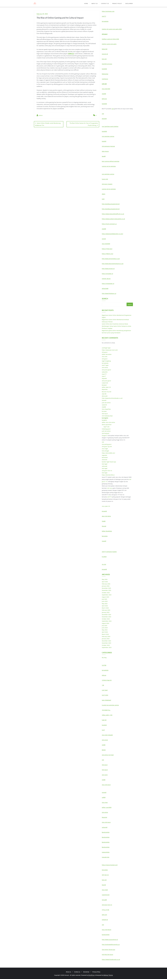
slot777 (104, 16)
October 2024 (106, 619)
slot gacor (105, 34)
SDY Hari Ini (105, 875)
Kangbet (104, 725)
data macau (105, 151)
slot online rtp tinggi (108, 755)
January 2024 (105, 638)
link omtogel (105, 451)
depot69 (104, 118)
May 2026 (104, 579)
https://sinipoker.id (107, 273)
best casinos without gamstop (110, 161)
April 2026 (105, 581)
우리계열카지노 (106, 710)
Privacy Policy (96, 971)
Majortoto (105, 389)
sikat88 (104, 94)
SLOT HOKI (105, 695)
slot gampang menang (108, 146)
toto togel (104, 464)
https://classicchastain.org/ (110, 865)
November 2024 (106, 617)
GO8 (103, 199)
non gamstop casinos (108, 136)
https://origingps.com (108, 11)
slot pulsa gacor (106, 370)
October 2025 (106, 592)
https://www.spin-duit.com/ (110, 350)
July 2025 (104, 599)
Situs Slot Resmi (106, 929)
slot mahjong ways (107, 416)
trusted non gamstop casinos (110, 705)
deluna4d (104, 396)
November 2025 (106, 590)
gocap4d (104, 511)
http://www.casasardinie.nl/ (110, 939)
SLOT (103, 730)
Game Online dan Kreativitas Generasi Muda (115, 324)
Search (105, 299)
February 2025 (106, 610)
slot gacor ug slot (107, 446)
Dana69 (104, 400)
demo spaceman (107, 424)
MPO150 (104, 99)
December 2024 (106, 614)
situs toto (104, 356)
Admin (40, 115)
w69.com (104, 914)
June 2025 (105, 601)
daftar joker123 (106, 387)
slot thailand (105, 433)
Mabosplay (105, 74)
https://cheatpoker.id (108, 283)
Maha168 (104, 49)
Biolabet (104, 385)
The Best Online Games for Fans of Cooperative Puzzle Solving (84, 124)
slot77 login (105, 365)
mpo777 (104, 374)
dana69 (104, 156)
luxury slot (105, 179)
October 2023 (106, 645)
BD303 (104, 750)
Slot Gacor (105, 413)
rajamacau (105, 79)
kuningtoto (105, 418)
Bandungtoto (105, 832)
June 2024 (105, 628)
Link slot (104, 84)
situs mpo (105, 802)
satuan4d (104, 827)
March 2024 (105, 634)
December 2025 (106, 588)
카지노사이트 (105, 910)
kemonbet (105, 457)
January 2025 (105, 612)
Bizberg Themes (108, 975)
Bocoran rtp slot (106, 392)
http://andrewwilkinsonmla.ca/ (111, 944)
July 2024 (104, 625)
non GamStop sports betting (110, 126)
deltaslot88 (105, 288)
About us (68, 971)
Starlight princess (107, 64)
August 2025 (105, 597)
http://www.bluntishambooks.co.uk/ (112, 398)
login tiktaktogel (106, 700)
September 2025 (106, 595)
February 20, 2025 (42, 14)
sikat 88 (104, 394)
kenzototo (105, 536)
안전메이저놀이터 (107, 680)
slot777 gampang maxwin (109, 551)
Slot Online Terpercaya (108, 949)
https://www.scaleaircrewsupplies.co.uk (113, 219)
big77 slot (106, 427)
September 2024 (106, 621)
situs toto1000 (106, 89)
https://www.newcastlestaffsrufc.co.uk (113, 214)
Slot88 (103, 521)
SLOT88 (104, 665)
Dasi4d (104, 885)
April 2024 (105, 632)
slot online (105, 367)
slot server (105, 740)
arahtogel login (106, 348)
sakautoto (105, 372)
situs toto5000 (106, 244)
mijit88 (104, 407)
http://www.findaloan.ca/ (109, 293)
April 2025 (105, 606)
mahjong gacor (106, 429)
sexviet (104, 239)
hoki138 (104, 720)
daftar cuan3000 (106, 807)
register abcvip (106, 278)
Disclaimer (86, 971)
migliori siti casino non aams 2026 (112, 29)
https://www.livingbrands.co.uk (111, 959)
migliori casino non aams (109, 44)
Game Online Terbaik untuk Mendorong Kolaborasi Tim (48, 124)
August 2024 (105, 623)
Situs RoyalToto (106, 409)
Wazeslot (104, 817)
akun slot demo (106, 516)
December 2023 (106, 641)
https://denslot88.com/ (108, 453)
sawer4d (104, 405)
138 (103, 685)
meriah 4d (105, 54)
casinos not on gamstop (109, 166)
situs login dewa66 (107, 735)
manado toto (105, 857)
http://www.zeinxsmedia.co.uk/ (111, 258)
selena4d (104, 466)
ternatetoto (105, 21)
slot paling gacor (107, 444)
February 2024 (106, 636)
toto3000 (104, 131)
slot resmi (105, 775)
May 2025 (104, 603)
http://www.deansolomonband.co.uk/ (112, 263)
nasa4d (104, 541)
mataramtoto (105, 852)
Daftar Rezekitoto (107, 531)
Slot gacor (105, 765)
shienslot (104, 459)
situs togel (105, 448)
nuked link (105, 383)
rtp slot (104, 564)
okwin (103, 194)
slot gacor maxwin (107, 184)
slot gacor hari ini (107, 470)
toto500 (104, 141)
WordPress (91, 975)
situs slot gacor (106, 785)
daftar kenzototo (106, 354)
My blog (104, 657)
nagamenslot (105, 895)
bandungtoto (105, 934)
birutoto (104, 411)
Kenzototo (105, 870)
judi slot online (106, 402)
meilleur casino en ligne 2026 (110, 39)
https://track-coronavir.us (109, 224)
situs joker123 (106, 506)
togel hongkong (106, 361)
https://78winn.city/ (107, 254)
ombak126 (105, 919)
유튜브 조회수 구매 (107, 715)
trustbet (104, 556)
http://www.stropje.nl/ (108, 268)
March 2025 (105, 608)
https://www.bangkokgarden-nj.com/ (112, 234)
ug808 (103, 797)
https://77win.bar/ (107, 249)
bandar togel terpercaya (109, 462)
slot (113, 109)
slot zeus (109, 488)
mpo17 (104, 376)
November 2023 (106, 643)
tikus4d (104, 526)
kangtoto (104, 420)
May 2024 (104, 630)
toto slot (104, 59)
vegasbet (104, 455)
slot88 (103, 745)
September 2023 (106, 647)
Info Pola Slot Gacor (107, 954)
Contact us (77, 971)
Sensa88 (104, 900)
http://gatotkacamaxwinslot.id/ (111, 204)
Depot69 (104, 378)
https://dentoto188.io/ (108, 475)
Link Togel (105, 690)
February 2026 (106, 584)
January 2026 (105, 586)
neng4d (104, 792)
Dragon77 (105, 435)
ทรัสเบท (104, 675)
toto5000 (104, 69)
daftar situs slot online (108, 422)
